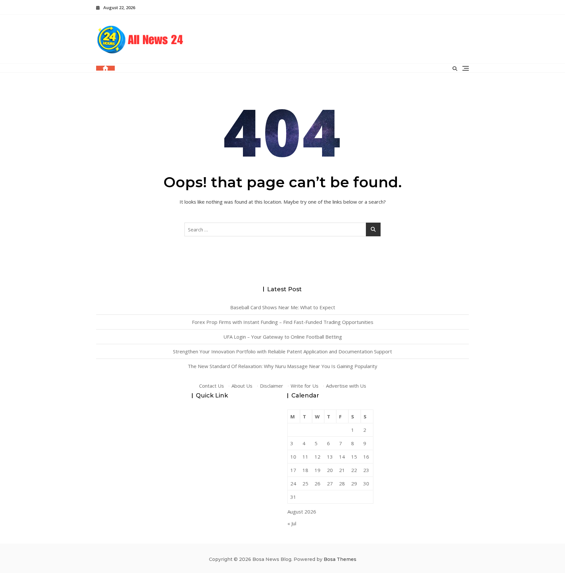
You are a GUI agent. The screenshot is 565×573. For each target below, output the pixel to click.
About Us (241, 385)
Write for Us (304, 385)
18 (305, 470)
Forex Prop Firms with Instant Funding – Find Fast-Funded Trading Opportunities (282, 322)
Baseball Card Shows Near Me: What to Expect (282, 307)
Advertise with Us (346, 385)
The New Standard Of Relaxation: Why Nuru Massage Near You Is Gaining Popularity (282, 366)
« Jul (291, 523)
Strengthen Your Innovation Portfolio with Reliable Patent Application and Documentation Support (282, 351)
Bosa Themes (340, 559)
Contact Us (211, 385)
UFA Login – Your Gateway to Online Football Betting (282, 336)
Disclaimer (271, 385)
